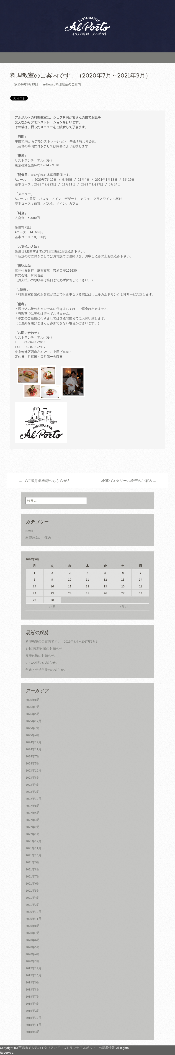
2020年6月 (33, 940)
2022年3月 (33, 820)
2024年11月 (33, 749)
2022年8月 (33, 806)
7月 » (122, 607)
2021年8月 (33, 869)
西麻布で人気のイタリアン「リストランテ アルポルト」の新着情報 (66, 1048)
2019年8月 (33, 989)
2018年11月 (33, 1025)
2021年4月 (33, 897)
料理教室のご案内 (68, 84)
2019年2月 (33, 1011)
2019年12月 (33, 968)
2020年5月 (33, 947)
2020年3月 (33, 961)
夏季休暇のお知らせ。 (41, 656)
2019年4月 (33, 1003)
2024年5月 (33, 763)
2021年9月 (33, 862)
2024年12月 (33, 742)
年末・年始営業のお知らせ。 (46, 670)
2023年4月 (33, 784)
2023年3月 (33, 792)
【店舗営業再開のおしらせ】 (44, 480)
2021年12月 (33, 841)
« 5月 (52, 607)
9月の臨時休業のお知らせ (44, 648)
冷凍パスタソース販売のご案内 (128, 480)
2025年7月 (33, 728)
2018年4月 (33, 1032)
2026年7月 (33, 707)
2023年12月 (33, 770)
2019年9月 (33, 982)
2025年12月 (33, 721)
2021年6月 (33, 883)
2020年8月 (33, 926)
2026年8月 (33, 700)
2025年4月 (33, 735)
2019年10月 (33, 975)
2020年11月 (33, 919)
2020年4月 (33, 954)
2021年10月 (33, 855)
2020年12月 (33, 912)
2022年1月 (33, 834)
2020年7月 (33, 933)
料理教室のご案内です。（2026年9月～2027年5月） (62, 641)
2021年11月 (33, 848)
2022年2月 (33, 827)
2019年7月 (33, 996)
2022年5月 (33, 813)
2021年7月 (33, 876)
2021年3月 (33, 905)
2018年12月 (33, 1018)
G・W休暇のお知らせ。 (42, 663)
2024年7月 (33, 756)
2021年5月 (33, 890)
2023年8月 (33, 777)
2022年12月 (33, 799)
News (50, 84)
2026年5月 (33, 714)
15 (34, 586)
